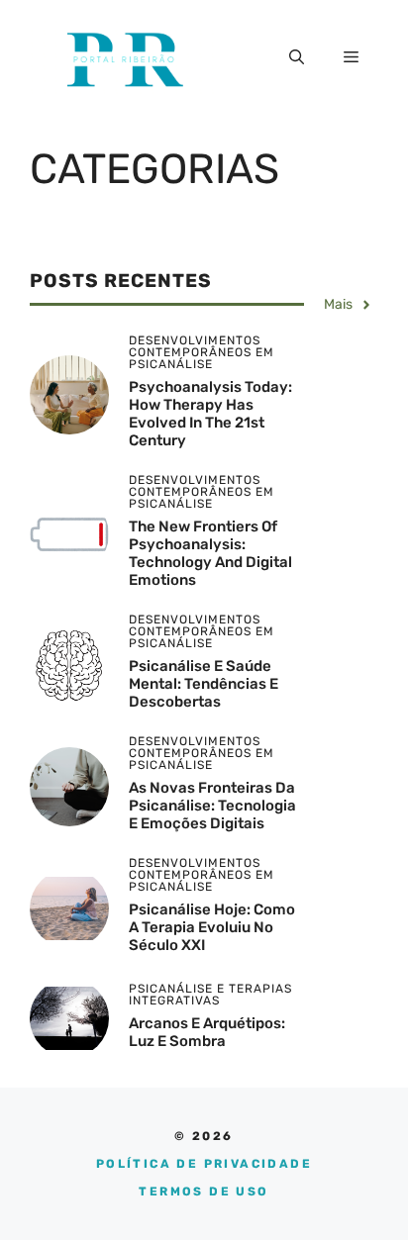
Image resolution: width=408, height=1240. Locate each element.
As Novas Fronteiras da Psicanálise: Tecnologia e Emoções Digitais (212, 805)
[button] (296, 57)
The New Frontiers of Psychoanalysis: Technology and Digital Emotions (210, 553)
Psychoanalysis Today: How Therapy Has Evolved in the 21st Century (210, 413)
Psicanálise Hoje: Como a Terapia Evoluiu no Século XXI (212, 927)
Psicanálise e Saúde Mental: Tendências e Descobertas (203, 684)
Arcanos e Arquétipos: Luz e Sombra (207, 1032)
